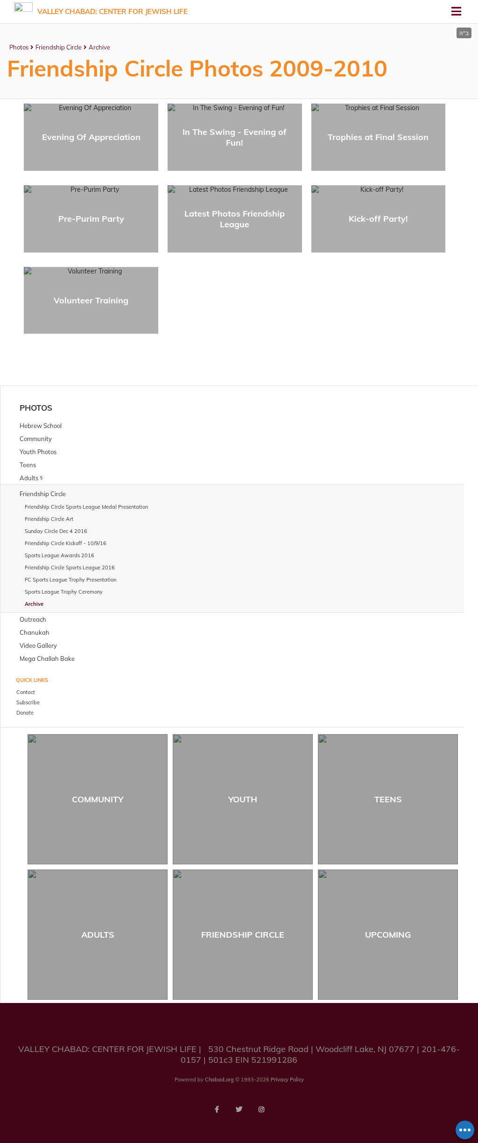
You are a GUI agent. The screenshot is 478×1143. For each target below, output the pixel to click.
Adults (97, 934)
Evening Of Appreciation (91, 137)
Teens (388, 799)
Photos (18, 47)
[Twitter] (239, 1109)
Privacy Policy (287, 1079)
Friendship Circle (58, 47)
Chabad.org (219, 1079)
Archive (99, 47)
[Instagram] (261, 1109)
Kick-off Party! (378, 218)
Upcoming (388, 934)
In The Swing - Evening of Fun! (235, 137)
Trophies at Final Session (378, 137)
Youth (242, 799)
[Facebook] (216, 1109)
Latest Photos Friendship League (234, 219)
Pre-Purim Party (91, 218)
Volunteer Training (91, 300)
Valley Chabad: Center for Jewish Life (112, 11)
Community (97, 799)
